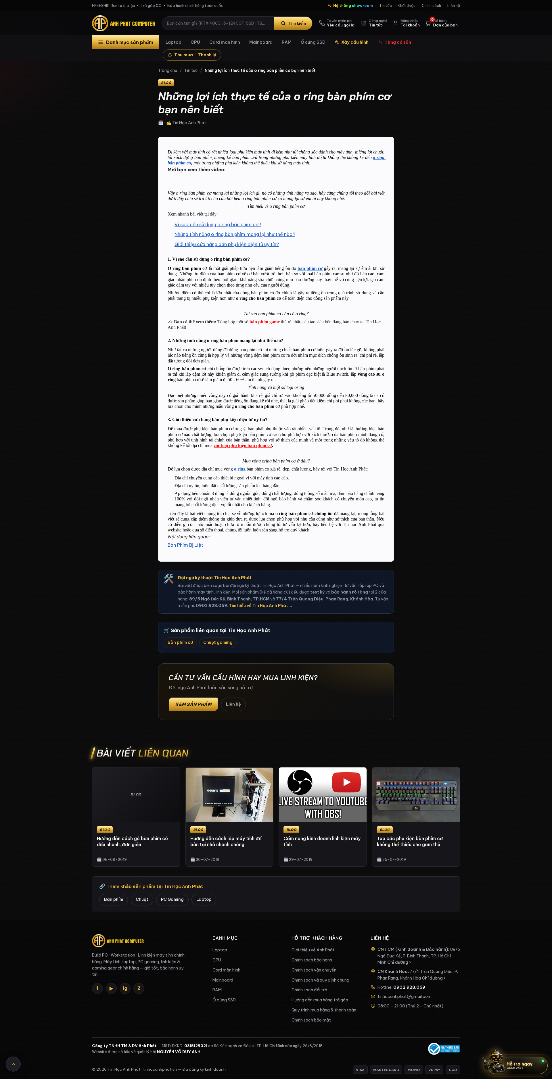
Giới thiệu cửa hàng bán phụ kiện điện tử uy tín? (227, 244)
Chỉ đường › (399, 962)
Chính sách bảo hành (312, 960)
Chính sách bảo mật (311, 1020)
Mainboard (261, 42)
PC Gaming (172, 899)
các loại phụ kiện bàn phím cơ (243, 445)
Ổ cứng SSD (313, 42)
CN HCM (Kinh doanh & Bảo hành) (412, 949)
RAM (287, 42)
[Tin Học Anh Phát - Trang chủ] (125, 23)
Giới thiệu (406, 5)
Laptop (173, 42)
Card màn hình (224, 42)
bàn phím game (265, 321)
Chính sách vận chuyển (314, 970)
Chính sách (431, 5)
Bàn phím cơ (180, 642)
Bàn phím (113, 899)
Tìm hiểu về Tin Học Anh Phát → (261, 605)
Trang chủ (167, 70)
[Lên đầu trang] (13, 1064)
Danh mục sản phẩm (129, 42)
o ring (240, 468)
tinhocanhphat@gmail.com (404, 996)
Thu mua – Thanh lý (195, 54)
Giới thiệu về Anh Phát (313, 950)
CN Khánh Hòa (392, 971)
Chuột (142, 899)
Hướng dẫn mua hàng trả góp (320, 1000)
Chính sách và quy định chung (320, 980)
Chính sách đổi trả (309, 989)
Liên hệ (453, 5)
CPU (195, 42)
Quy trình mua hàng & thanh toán (324, 1010)
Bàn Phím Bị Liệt (185, 545)
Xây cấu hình (355, 42)
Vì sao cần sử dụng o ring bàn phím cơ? (218, 224)
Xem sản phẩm (193, 704)
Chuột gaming (218, 642)
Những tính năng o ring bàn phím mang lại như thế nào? (235, 234)
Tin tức (385, 5)
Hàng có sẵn (397, 42)
